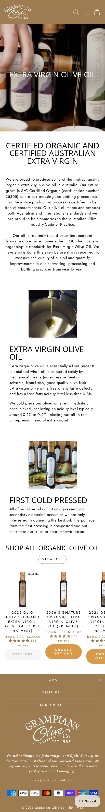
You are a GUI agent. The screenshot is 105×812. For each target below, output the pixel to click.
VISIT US (51, 692)
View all (52, 559)
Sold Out (22, 654)
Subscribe (51, 705)
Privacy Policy (44, 780)
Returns (66, 780)
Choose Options (63, 652)
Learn (51, 680)
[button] (20, 641)
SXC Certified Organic (40, 191)
